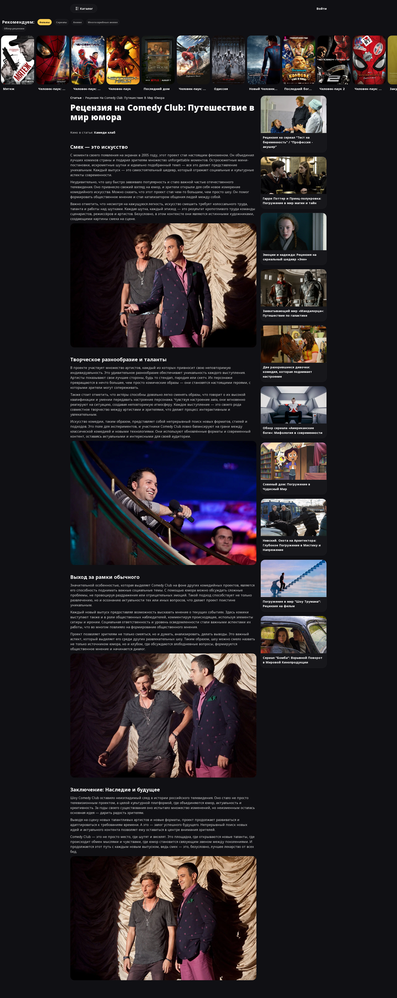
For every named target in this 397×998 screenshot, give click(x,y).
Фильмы (44, 22)
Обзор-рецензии (14, 28)
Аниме (77, 22)
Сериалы (61, 22)
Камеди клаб (104, 132)
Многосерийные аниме (103, 22)
